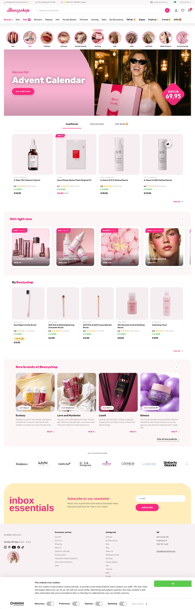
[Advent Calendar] (97, 82)
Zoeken (167, 10)
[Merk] (29, 464)
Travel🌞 (166, 19)
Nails (104, 19)
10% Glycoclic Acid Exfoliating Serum (131, 326)
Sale (107, 548)
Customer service (63, 532)
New (18, 19)
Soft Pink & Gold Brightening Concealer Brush (61, 326)
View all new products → (168, 439)
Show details (138, 604)
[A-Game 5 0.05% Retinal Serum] (162, 154)
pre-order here (23, 91)
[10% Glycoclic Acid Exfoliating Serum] (132, 303)
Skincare (38, 19)
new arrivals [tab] (97, 124)
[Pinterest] (9, 547)
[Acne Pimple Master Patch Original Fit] (75, 154)
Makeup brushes (112, 555)
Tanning (95, 19)
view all (176, 201)
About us (58, 540)
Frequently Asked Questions (66, 558)
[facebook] (18, 547)
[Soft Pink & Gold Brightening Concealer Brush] (63, 303)
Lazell (102, 415)
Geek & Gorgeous (20, 177)
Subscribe (147, 507)
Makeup (49, 19)
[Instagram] (5, 547)
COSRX (59, 177)
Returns (58, 548)
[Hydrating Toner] (166, 303)
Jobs (57, 565)
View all (176, 351)
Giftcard (109, 537)
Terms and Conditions (64, 562)
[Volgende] (182, 219)
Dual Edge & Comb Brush (25, 325)
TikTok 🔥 (131, 19)
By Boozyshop (116, 19)
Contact (58, 537)
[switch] (76, 604)
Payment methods (62, 551)
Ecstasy (20, 415)
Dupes (142, 19)
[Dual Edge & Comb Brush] (28, 303)
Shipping (58, 544)
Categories (111, 532)
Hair (58, 19)
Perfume (84, 19)
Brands (8, 19)
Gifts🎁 (177, 19)
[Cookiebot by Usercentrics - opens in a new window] (17, 604)
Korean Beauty (70, 19)
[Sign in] (176, 10)
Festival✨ (153, 19)
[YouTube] (14, 547)
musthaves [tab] (72, 124)
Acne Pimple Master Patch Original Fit (74, 180)
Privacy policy (60, 555)
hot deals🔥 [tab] (121, 124)
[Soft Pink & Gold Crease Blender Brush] (97, 303)
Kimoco (144, 415)
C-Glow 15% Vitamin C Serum (27, 180)
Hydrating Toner (159, 325)
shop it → (51, 432)
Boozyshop (18, 322)
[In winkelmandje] (47, 168)
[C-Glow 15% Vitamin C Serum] (32, 154)
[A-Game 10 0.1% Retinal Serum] (119, 154)
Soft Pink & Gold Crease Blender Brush (97, 326)
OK (172, 583)
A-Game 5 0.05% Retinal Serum (158, 180)
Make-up (109, 551)
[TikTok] (23, 547)
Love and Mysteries (69, 415)
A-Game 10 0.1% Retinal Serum (114, 180)
